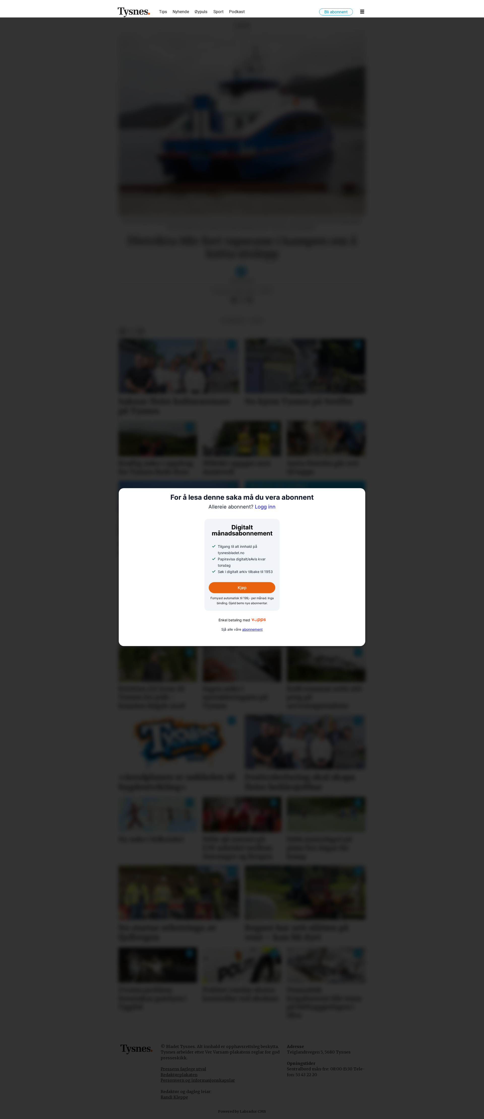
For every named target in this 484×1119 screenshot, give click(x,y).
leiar (256, 321)
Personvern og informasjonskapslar (198, 1080)
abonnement (252, 629)
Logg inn (242, 507)
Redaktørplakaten (179, 1074)
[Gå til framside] (134, 12)
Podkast (237, 11)
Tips (163, 11)
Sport (218, 11)
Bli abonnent (336, 11)
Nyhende (181, 11)
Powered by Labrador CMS (242, 1111)
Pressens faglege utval (183, 1068)
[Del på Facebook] (233, 300)
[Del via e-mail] (250, 300)
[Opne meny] (362, 13)
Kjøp (242, 587)
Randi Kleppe (174, 1097)
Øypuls (201, 11)
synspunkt (233, 321)
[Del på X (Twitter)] (242, 300)
